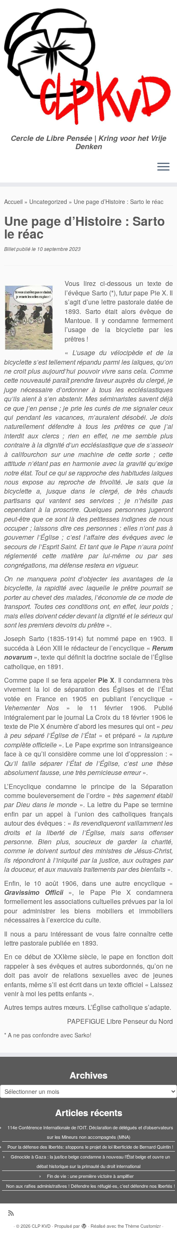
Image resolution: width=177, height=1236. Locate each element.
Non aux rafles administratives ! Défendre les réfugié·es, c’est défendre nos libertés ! (90, 1185)
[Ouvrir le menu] (163, 168)
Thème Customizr (143, 1225)
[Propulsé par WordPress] (84, 1224)
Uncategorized (48, 201)
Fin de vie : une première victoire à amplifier (90, 1176)
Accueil (13, 201)
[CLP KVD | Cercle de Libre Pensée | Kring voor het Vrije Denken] (88, 67)
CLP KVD (41, 1225)
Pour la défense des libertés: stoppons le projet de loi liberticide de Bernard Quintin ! (90, 1146)
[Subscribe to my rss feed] (13, 1212)
